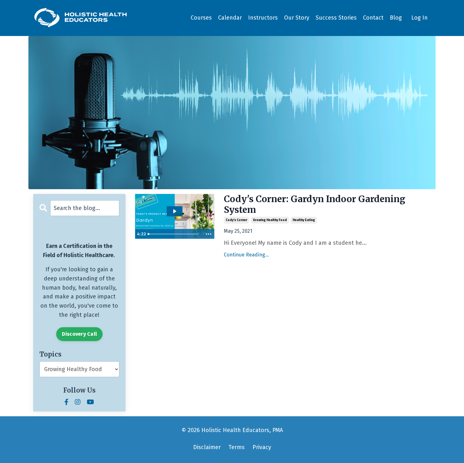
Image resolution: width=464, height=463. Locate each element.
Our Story (296, 17)
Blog (396, 17)
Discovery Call (79, 334)
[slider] (173, 234)
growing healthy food (270, 220)
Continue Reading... (246, 255)
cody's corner (236, 220)
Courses (201, 17)
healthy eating (304, 220)
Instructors (263, 17)
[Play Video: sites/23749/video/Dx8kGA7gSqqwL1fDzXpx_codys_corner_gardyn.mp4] (174, 211)
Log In (419, 17)
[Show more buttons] (209, 234)
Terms (237, 447)
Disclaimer (207, 447)
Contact (373, 17)
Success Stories (336, 17)
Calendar (230, 17)
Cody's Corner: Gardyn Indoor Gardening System (314, 204)
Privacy (262, 447)
